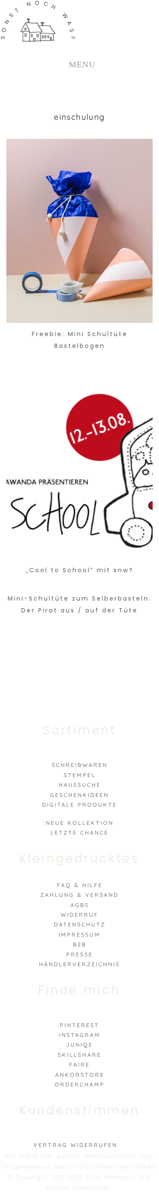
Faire (79, 1064)
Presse (79, 954)
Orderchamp (80, 1084)
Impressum (79, 934)
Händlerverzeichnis (79, 964)
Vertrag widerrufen (75, 1144)
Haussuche (80, 784)
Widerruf (79, 914)
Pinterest (79, 1025)
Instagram (79, 1034)
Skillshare (79, 1054)
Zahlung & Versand (79, 894)
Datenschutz (80, 924)
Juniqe (79, 1044)
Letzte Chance (79, 832)
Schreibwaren (80, 764)
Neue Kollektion (80, 822)
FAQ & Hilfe (80, 885)
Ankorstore (79, 1074)
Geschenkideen (79, 794)
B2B (79, 944)
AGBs (79, 905)
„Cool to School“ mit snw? (80, 570)
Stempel (80, 775)
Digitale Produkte (79, 804)
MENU (82, 64)
